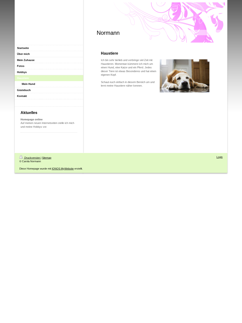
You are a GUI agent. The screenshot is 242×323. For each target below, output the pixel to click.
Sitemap (46, 157)
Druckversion (32, 157)
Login (219, 157)
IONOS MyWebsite (63, 168)
